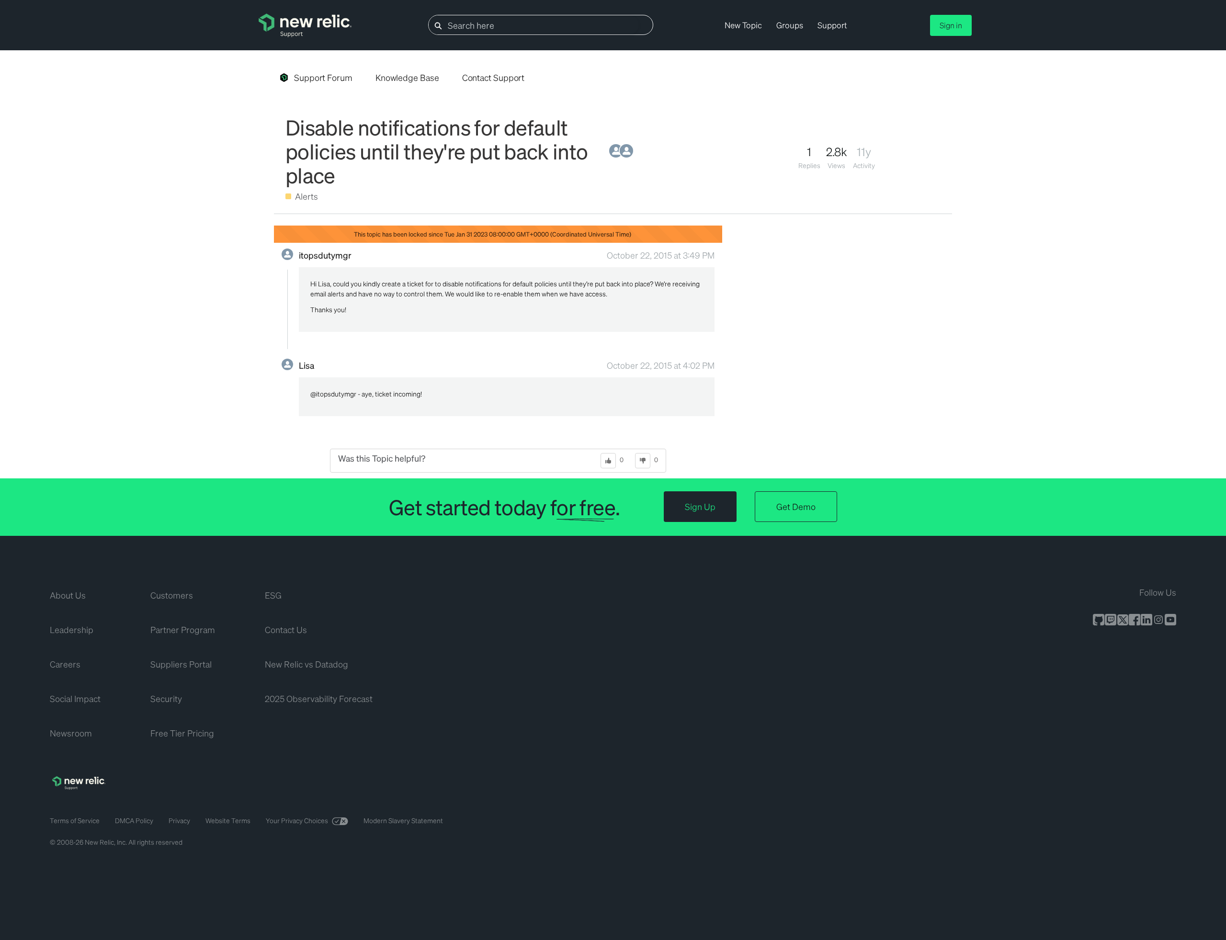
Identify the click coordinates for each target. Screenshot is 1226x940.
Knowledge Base (407, 77)
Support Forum (323, 77)
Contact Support (493, 77)
